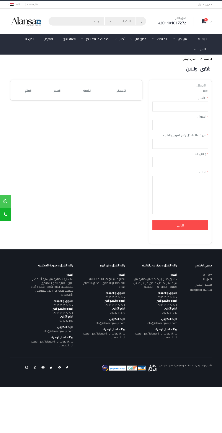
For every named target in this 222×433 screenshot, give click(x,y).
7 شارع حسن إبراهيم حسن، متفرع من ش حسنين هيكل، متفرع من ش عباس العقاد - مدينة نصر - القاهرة (155, 282)
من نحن (182, 38)
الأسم (202, 98)
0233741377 (117, 312)
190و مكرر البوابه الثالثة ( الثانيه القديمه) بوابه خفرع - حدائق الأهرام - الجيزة (103, 282)
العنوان (202, 117)
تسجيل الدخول (205, 4)
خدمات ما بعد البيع (97, 38)
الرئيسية (202, 38)
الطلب (202, 172)
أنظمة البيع (69, 38)
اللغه (17, 4)
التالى (180, 225)
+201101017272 (167, 297)
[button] (206, 21)
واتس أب (200, 154)
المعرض (49, 38)
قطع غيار (140, 38)
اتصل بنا (29, 38)
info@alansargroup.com (162, 323)
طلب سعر (33, 4)
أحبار (122, 38)
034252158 (66, 320)
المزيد (202, 49)
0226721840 (169, 312)
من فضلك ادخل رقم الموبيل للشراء (184, 135)
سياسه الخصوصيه (201, 289)
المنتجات (162, 38)
